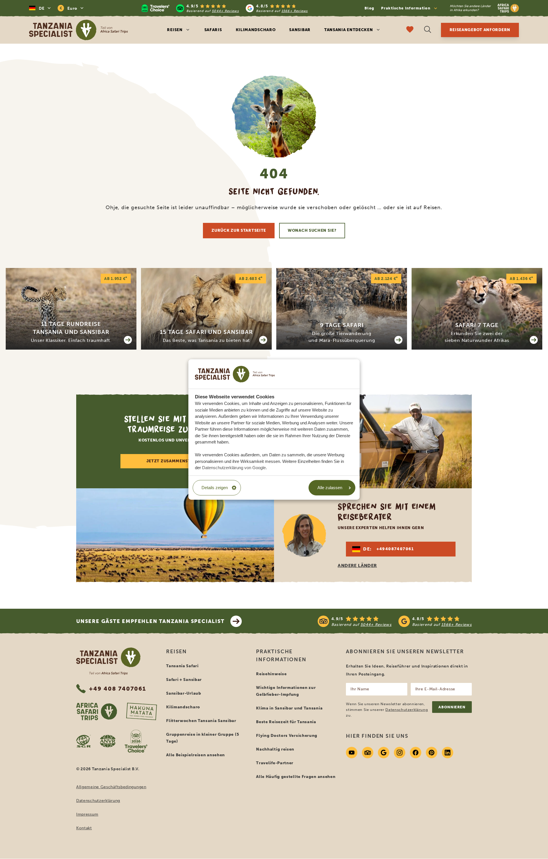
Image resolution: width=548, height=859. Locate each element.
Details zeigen (215, 487)
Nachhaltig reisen (275, 749)
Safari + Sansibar (184, 679)
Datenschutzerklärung (98, 800)
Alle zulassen (329, 487)
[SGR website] (83, 741)
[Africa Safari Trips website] (96, 711)
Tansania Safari (182, 666)
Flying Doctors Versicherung (286, 735)
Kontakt (84, 828)
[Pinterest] (431, 752)
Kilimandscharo (256, 29)
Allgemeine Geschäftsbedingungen (111, 787)
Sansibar (300, 29)
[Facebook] (415, 752)
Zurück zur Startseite (238, 230)
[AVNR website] (108, 741)
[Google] (383, 752)
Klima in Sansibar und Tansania (289, 708)
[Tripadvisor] (367, 752)
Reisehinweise (271, 674)
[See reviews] (395, 621)
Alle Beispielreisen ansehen (195, 755)
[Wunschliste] (410, 30)
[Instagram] (399, 752)
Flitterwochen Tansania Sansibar (201, 720)
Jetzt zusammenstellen (175, 461)
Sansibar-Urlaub (183, 693)
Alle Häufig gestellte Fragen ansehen (295, 776)
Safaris (213, 29)
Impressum (87, 814)
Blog (369, 8)
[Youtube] (351, 752)
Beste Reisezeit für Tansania (286, 721)
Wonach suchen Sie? (312, 230)
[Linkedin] (447, 752)
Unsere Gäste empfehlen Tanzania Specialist (150, 621)
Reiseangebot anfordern (480, 29)
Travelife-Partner (274, 763)
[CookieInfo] (235, 374)
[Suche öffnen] (427, 30)
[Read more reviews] (225, 8)
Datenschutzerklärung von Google (234, 467)
